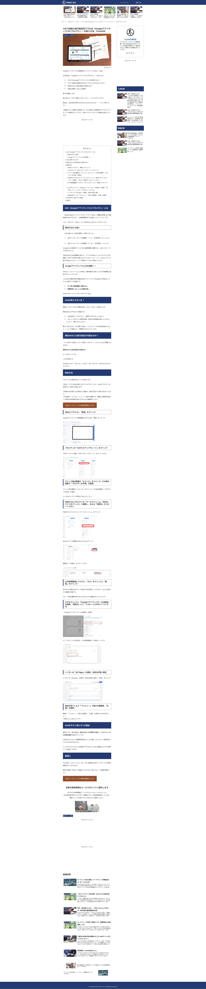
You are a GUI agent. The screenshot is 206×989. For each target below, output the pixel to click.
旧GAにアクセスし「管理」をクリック (79, 167)
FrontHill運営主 (130, 39)
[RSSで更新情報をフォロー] (134, 53)
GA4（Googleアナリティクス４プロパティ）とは (81, 152)
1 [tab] (102, 20)
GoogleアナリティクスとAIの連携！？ (79, 157)
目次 (84, 148)
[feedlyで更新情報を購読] (131, 53)
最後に (68, 200)
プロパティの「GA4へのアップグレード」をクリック (83, 170)
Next (144, 12)
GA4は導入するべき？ (73, 160)
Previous (62, 12)
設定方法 (69, 165)
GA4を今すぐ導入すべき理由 (75, 198)
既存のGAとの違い (73, 154)
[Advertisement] (87, 132)
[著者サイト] (127, 53)
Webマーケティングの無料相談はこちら (79, 405)
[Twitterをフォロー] (129, 53)
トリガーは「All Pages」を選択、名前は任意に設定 (83, 192)
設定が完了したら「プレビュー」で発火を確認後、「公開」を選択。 (88, 195)
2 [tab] (104, 20)
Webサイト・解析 (69, 815)
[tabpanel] (69, 12)
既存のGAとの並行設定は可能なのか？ (78, 162)
